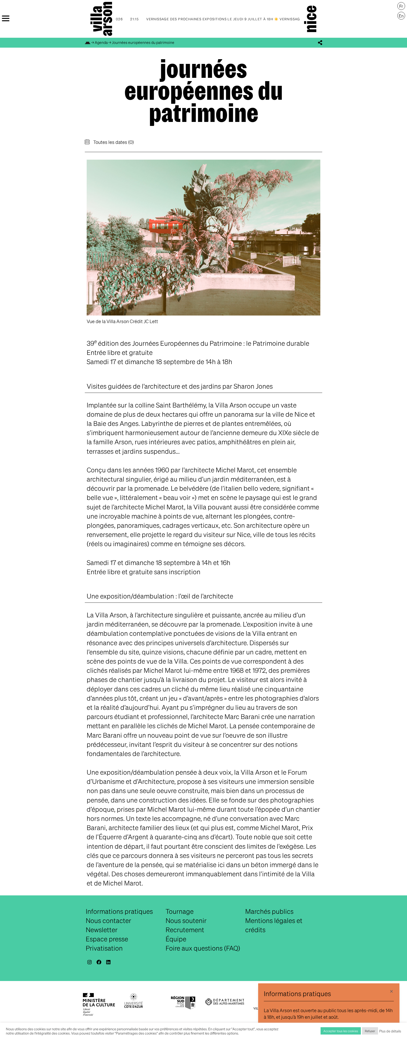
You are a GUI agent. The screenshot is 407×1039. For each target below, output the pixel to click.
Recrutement (185, 929)
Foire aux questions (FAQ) (203, 948)
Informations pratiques (119, 911)
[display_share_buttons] (320, 43)
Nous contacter (108, 920)
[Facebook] (99, 962)
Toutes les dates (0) (113, 142)
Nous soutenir (186, 920)
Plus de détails (390, 1031)
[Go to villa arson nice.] (87, 42)
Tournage (180, 911)
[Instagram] (89, 962)
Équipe (176, 939)
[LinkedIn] (108, 962)
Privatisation (104, 948)
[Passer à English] (401, 16)
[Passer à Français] (401, 6)
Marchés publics (269, 911)
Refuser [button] (370, 1031)
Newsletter (102, 929)
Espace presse (107, 939)
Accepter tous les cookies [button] (340, 1031)
